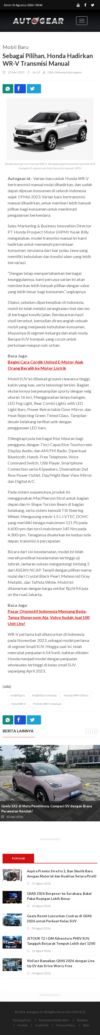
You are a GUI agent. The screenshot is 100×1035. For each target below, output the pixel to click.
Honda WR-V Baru (76, 695)
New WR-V (18, 704)
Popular (18, 858)
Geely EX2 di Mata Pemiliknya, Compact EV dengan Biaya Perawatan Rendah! (46, 808)
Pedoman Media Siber (54, 1020)
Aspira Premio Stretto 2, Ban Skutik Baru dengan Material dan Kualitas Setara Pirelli (61, 873)
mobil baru (18, 695)
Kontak (22, 1025)
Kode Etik (41, 1025)
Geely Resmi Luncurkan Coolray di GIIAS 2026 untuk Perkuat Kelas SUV (59, 918)
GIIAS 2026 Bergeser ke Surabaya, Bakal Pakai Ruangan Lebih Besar (59, 896)
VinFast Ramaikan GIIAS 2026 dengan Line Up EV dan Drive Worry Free (61, 963)
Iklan (86, 1025)
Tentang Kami (21, 1020)
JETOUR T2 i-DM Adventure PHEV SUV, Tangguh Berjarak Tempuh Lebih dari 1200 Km (61, 943)
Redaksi (82, 1020)
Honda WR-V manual (47, 704)
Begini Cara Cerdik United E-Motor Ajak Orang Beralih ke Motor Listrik (45, 364)
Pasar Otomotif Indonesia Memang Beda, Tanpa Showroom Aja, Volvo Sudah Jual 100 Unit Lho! (48, 617)
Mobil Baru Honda (44, 695)
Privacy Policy (65, 1025)
